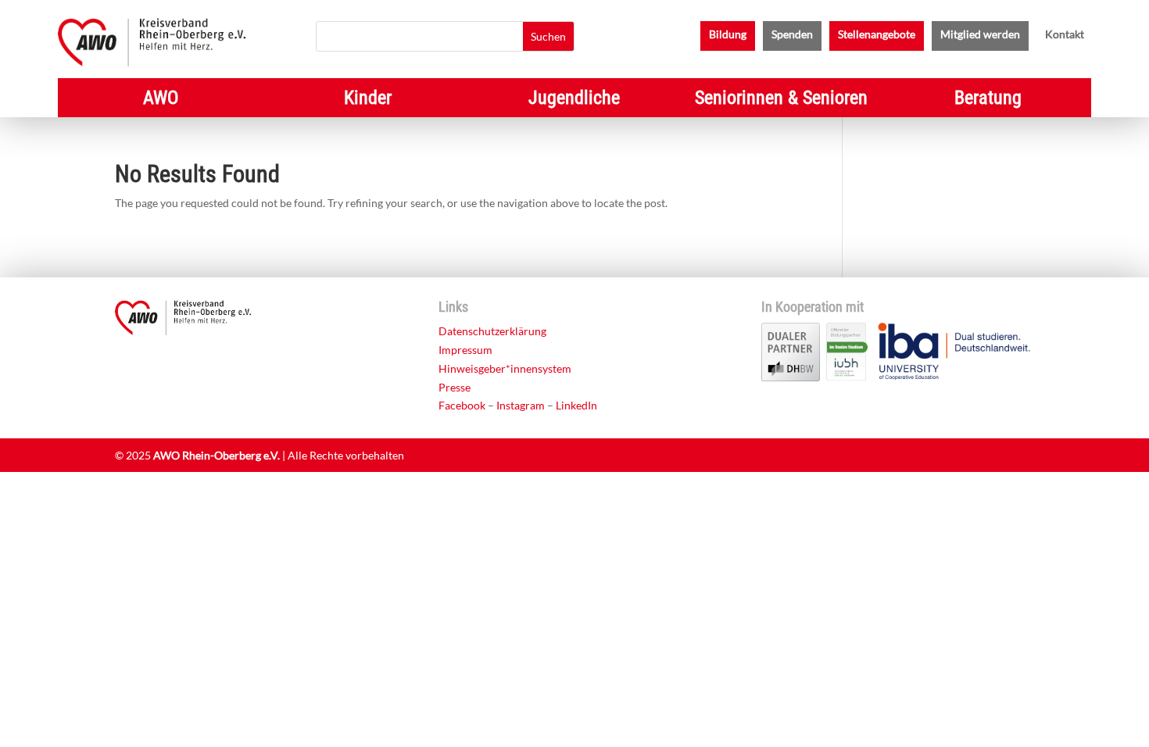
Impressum (465, 349)
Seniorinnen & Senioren (781, 100)
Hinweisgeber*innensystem (504, 368)
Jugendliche (574, 100)
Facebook (461, 405)
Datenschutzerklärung (492, 331)
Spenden (792, 35)
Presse (454, 387)
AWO (160, 100)
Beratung (988, 100)
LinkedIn (576, 405)
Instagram (520, 405)
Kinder (368, 100)
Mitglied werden (980, 35)
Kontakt (1064, 35)
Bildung (727, 35)
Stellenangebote (876, 35)
